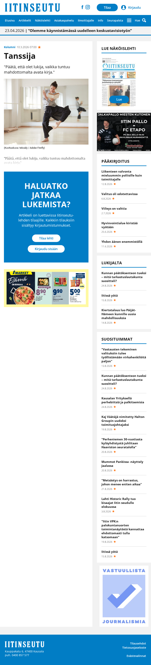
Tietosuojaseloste (134, 647)
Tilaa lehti (46, 238)
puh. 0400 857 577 (17, 655)
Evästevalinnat (136, 656)
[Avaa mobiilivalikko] (129, 20)
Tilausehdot (138, 643)
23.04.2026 (68, 30)
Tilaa (107, 7)
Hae (137, 20)
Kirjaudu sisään (46, 249)
